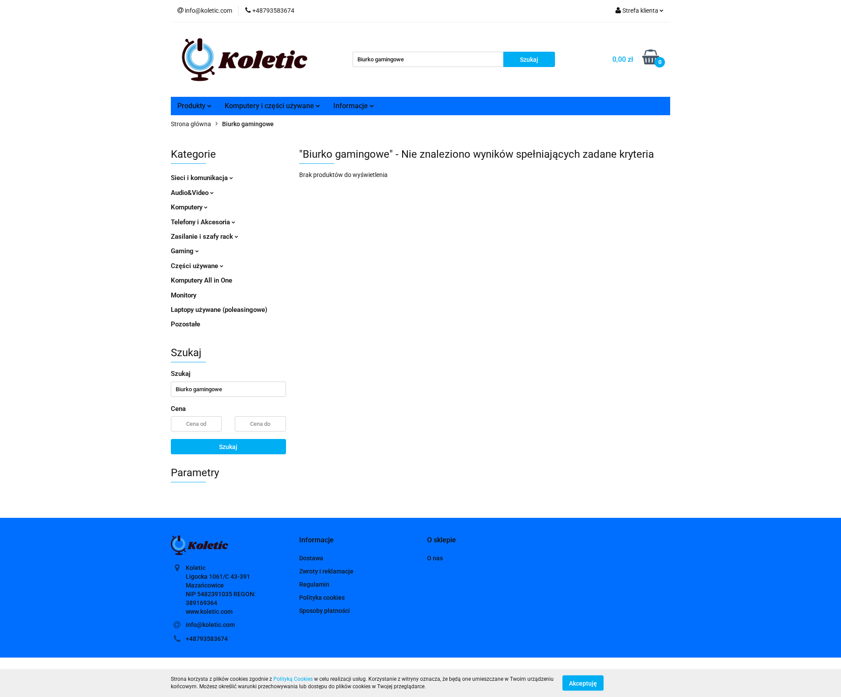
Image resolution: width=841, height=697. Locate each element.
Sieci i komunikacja (200, 178)
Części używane (195, 266)
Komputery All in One (201, 280)
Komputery (187, 207)
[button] (316, 540)
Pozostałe (185, 324)
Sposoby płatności (324, 610)
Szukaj (228, 446)
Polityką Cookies (293, 679)
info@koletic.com (210, 624)
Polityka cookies (322, 597)
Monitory (183, 295)
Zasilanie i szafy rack (203, 237)
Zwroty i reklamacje (326, 571)
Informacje (351, 106)
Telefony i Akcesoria (201, 222)
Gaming (183, 251)
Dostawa (311, 558)
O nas (435, 558)
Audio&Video (190, 193)
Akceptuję (583, 682)
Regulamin (314, 584)
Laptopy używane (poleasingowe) (219, 310)
